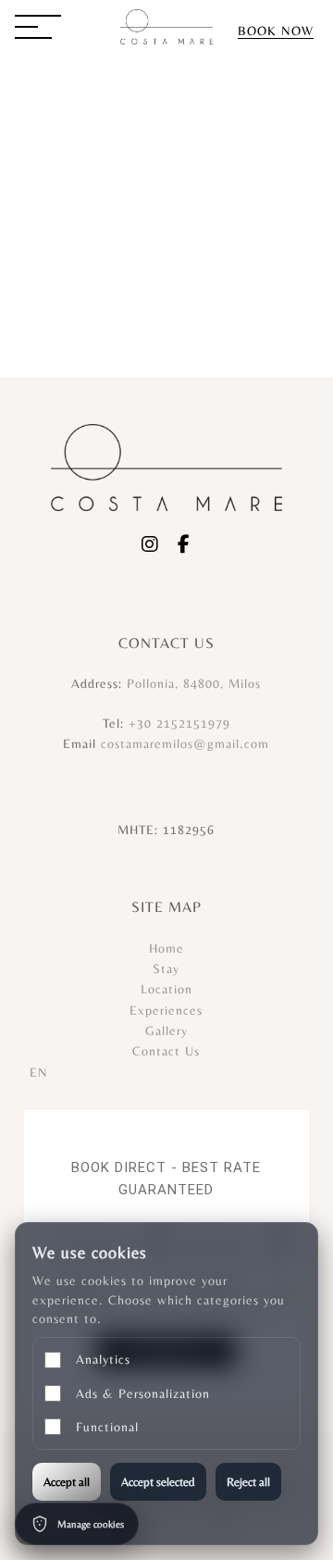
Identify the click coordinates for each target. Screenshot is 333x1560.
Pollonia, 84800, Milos (194, 683)
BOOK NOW (276, 30)
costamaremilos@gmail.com (185, 743)
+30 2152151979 (179, 723)
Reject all (248, 1482)
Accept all (66, 1482)
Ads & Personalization (143, 1393)
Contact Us (166, 1050)
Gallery (166, 1030)
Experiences (166, 1010)
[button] (38, 29)
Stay (166, 968)
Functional (107, 1426)
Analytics (103, 1359)
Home (166, 948)
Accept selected (158, 1482)
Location (166, 988)
